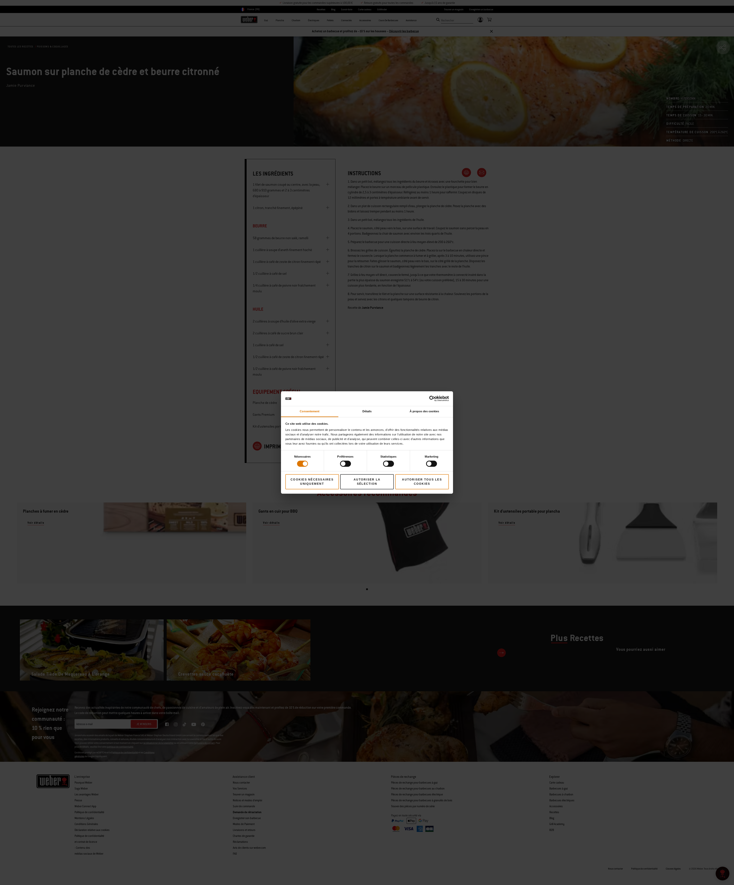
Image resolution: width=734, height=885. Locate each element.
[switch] (345, 464)
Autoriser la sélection (367, 481)
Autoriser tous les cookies (422, 481)
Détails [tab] (367, 411)
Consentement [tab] (309, 411)
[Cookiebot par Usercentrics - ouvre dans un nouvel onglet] (432, 398)
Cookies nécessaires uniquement (312, 481)
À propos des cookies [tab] (424, 411)
